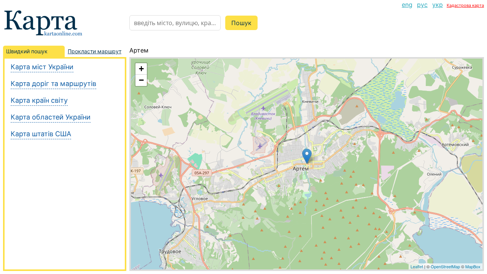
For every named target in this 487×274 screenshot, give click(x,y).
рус (422, 4)
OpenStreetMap (445, 266)
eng (407, 4)
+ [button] (141, 68)
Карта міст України (42, 67)
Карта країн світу (39, 100)
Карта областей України (51, 117)
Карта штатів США (41, 134)
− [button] (141, 80)
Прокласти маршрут (94, 51)
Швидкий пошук (27, 51)
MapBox (473, 266)
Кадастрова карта (465, 5)
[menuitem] (407, 4)
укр (437, 4)
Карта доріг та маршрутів (53, 84)
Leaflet (417, 266)
